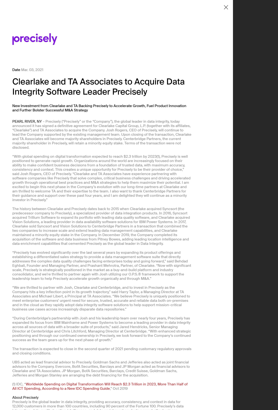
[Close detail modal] (226, 7)
